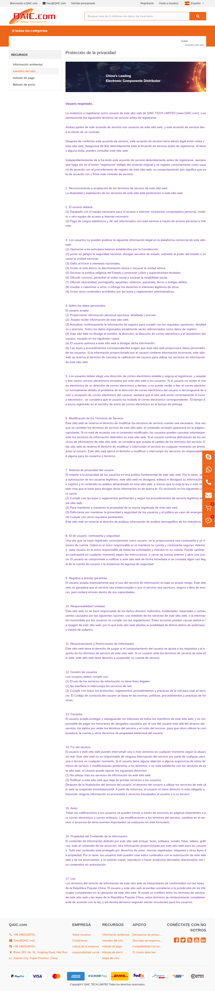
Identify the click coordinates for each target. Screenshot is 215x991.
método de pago (24, 77)
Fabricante (58, 41)
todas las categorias (30, 31)
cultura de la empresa (85, 946)
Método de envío (24, 84)
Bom (137, 41)
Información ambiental (27, 64)
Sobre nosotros (163, 41)
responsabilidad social (85, 952)
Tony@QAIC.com (56, 3)
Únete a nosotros (168, 3)
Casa (184, 41)
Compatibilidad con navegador (150, 946)
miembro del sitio (24, 71)
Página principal (27, 41)
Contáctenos (80, 940)
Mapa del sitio (110, 958)
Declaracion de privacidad (148, 934)
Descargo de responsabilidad (150, 940)
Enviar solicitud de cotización (100, 41)
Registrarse (147, 3)
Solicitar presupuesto (83, 3)
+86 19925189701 (24, 934)
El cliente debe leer (144, 952)
